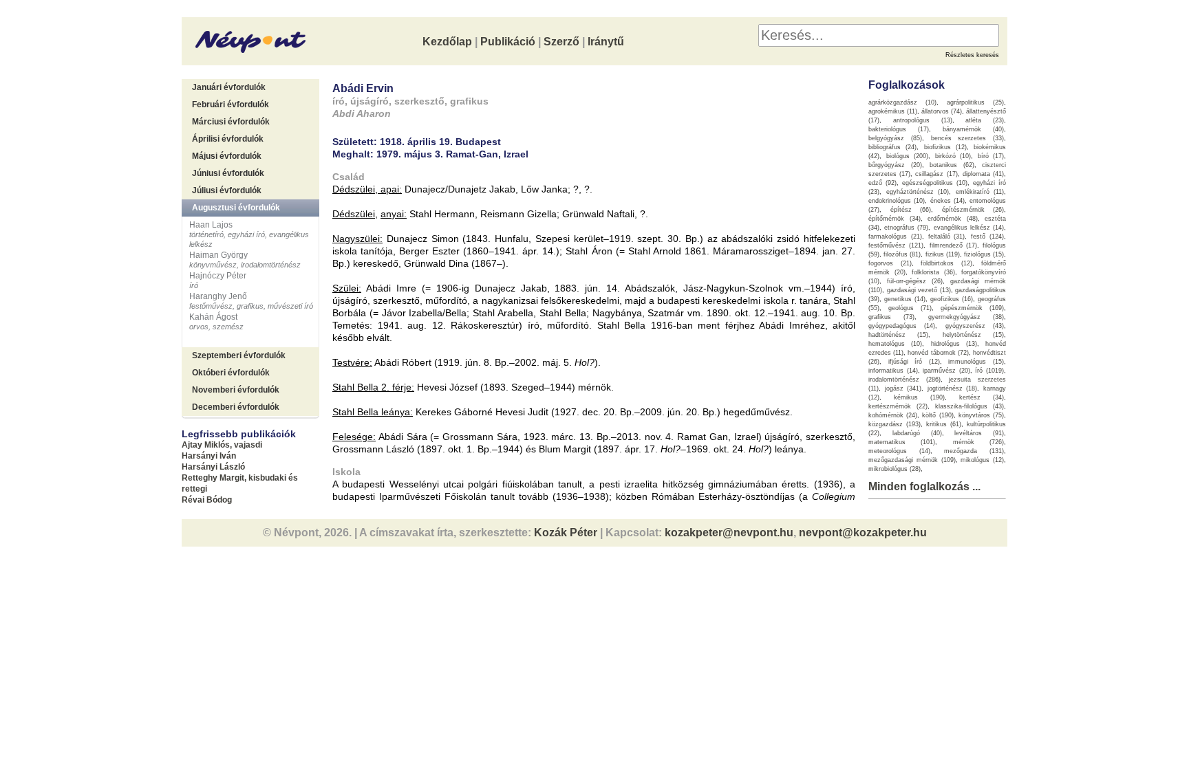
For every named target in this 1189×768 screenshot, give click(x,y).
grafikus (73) (891, 317)
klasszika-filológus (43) (969, 406)
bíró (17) (991, 156)
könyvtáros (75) (981, 415)
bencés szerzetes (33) (968, 138)
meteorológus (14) (899, 451)
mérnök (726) (978, 442)
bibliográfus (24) (892, 147)
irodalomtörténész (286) (904, 379)
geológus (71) (910, 308)
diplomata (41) (983, 174)
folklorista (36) (933, 272)
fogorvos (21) (890, 263)
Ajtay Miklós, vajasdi (222, 445)
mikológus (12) (982, 460)
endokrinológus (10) (896, 200)
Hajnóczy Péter (217, 276)
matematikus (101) (901, 442)
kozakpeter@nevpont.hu (729, 532)
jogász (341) (903, 388)
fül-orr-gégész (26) (915, 281)
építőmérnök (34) (894, 218)
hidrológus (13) (954, 343)
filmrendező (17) (953, 245)
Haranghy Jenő (218, 296)
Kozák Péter (565, 532)
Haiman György (218, 255)
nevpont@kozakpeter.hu (863, 532)
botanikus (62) (952, 165)
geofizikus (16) (951, 299)
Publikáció (507, 41)
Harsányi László (213, 467)
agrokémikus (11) (892, 111)
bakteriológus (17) (898, 129)
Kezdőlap (447, 41)
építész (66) (911, 209)
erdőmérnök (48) (953, 218)
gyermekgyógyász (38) (966, 317)
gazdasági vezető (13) (919, 290)
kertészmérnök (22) (898, 406)
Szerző (561, 41)
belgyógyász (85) (895, 138)
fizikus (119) (942, 254)
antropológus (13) (922, 120)
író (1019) (989, 370)
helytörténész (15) (973, 334)
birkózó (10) (953, 156)
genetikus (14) (904, 299)
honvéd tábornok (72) (938, 352)
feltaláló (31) (946, 236)
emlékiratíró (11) (980, 191)
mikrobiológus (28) (894, 468)
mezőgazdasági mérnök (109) (912, 460)
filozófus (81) (902, 254)
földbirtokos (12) (946, 263)
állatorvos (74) (941, 111)
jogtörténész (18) (953, 388)
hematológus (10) (895, 343)
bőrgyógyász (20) (895, 165)
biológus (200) (907, 156)
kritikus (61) (943, 424)
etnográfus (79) (906, 227)
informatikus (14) (893, 370)
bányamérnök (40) (973, 129)
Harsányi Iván (209, 456)
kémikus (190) (919, 397)
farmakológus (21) (895, 236)
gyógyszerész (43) (974, 325)
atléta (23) (984, 120)
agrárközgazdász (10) (902, 102)
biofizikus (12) (945, 147)
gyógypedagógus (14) (901, 325)
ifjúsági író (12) (914, 361)
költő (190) (937, 415)
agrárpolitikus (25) (975, 102)
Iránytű (606, 41)
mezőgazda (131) (974, 451)
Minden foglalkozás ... (924, 486)
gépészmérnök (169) (972, 308)
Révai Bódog (207, 500)
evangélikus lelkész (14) (969, 227)
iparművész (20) (946, 370)
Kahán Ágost (213, 317)
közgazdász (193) (894, 424)
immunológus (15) (976, 361)
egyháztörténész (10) (918, 191)
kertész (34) (981, 397)
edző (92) (882, 182)
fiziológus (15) (984, 254)
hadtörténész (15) (898, 334)
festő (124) (987, 236)
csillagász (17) (936, 174)
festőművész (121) (895, 245)
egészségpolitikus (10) (934, 182)
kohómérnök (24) (892, 415)
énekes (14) (947, 200)
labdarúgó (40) (917, 433)
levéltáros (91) (979, 433)
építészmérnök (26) (973, 209)
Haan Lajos (211, 225)
